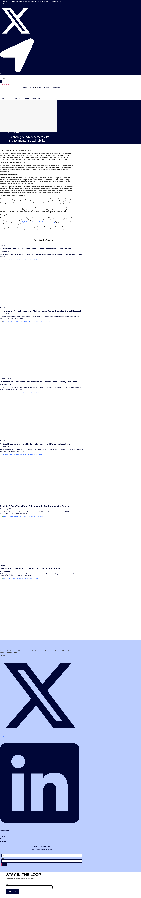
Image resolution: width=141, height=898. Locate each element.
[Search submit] (1, 81)
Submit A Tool (56, 87)
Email (2, 858)
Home (25, 87)
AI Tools (39, 87)
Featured (2, 245)
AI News (32, 87)
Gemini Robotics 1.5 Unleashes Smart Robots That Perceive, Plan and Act (30, 1)
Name (2, 853)
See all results (5, 84)
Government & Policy (5, 378)
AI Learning (47, 87)
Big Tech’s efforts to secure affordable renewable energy (38, 222)
